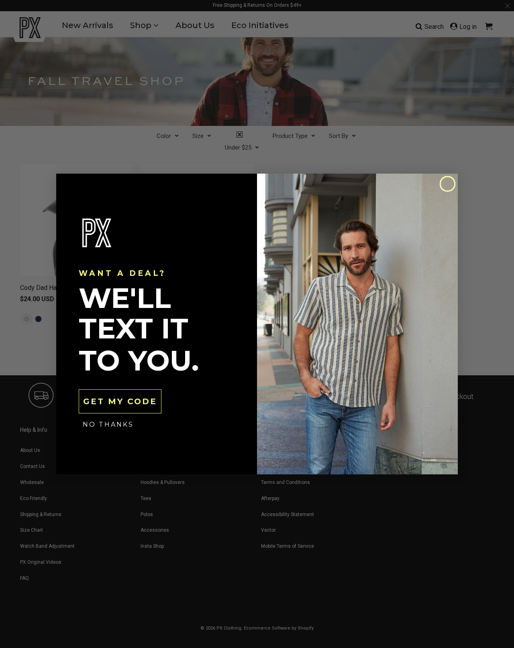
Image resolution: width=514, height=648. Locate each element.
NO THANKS (108, 424)
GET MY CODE (120, 401)
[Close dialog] (448, 184)
